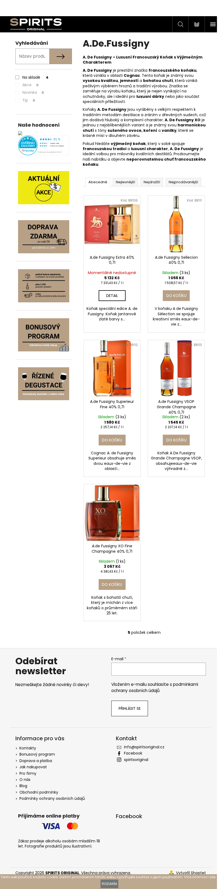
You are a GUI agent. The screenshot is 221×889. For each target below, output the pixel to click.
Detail (112, 295)
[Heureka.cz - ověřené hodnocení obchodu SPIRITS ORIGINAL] (43, 145)
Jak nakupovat (33, 767)
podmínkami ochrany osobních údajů (154, 687)
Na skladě (35, 77)
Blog (23, 785)
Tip (28, 100)
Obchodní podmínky (38, 792)
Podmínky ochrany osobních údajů (52, 798)
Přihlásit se (130, 708)
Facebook (133, 753)
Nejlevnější (125, 182)
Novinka (33, 92)
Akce (30, 85)
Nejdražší (152, 182)
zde (212, 877)
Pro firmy (27, 773)
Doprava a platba (35, 760)
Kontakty (27, 748)
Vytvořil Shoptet (191, 873)
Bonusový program (37, 754)
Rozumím (109, 883)
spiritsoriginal (136, 759)
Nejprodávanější (183, 182)
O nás (24, 779)
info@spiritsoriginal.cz (144, 747)
